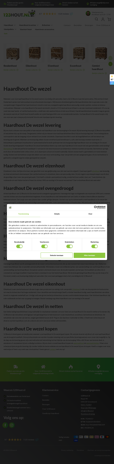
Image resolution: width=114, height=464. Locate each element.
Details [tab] (57, 214)
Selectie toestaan (56, 255)
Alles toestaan (89, 255)
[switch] (44, 246)
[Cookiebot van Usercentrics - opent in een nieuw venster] (95, 207)
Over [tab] (90, 214)
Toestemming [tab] (23, 214)
